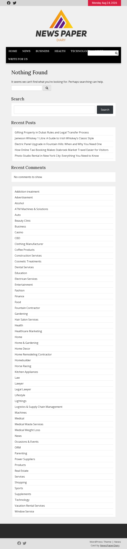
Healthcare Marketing (28, 331)
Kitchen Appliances (26, 372)
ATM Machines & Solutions (31, 209)
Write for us (18, 59)
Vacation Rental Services (30, 505)
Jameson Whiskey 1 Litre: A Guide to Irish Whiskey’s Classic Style (54, 138)
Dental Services (24, 267)
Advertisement (24, 197)
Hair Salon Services (26, 319)
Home (13, 51)
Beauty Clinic (23, 220)
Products (20, 465)
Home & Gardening (26, 343)
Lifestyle (20, 395)
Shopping (21, 482)
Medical (19, 418)
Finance (19, 296)
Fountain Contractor (27, 308)
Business (42, 51)
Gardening (21, 314)
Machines (21, 412)
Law (17, 378)
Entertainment (24, 284)
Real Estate (21, 471)
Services (20, 476)
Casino (19, 232)
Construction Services (28, 255)
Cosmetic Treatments (28, 261)
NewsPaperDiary (110, 545)
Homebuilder (23, 360)
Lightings (20, 401)
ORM (18, 447)
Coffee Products (25, 250)
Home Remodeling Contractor (33, 354)
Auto (18, 215)
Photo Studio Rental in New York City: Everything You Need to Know (57, 156)
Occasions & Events (27, 441)
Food (18, 302)
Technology (80, 51)
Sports (19, 488)
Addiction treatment (27, 191)
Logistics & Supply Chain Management (38, 407)
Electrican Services (26, 279)
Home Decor (22, 348)
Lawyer (19, 383)
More (99, 51)
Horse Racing (23, 366)
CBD (17, 238)
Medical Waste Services (29, 424)
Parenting (21, 453)
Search (17, 99)
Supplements (23, 494)
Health (60, 51)
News (26, 51)
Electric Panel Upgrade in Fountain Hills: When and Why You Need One (58, 144)
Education (21, 273)
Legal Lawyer (23, 389)
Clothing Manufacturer (29, 244)
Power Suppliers (25, 459)
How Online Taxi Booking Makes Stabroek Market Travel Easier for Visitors (61, 150)
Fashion (19, 290)
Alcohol (19, 203)
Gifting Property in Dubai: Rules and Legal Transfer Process (52, 132)
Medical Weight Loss (27, 430)
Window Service (24, 511)
